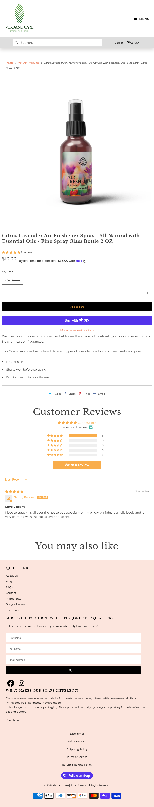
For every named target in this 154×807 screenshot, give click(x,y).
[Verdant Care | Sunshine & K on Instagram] (21, 683)
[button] (11, 252)
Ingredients (13, 598)
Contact (11, 592)
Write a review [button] (77, 465)
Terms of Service (77, 756)
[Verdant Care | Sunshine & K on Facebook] (11, 683)
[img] (14, 491)
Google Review (15, 604)
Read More (13, 720)
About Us (12, 575)
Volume (7, 272)
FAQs (9, 587)
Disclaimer (77, 733)
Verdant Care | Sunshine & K (69, 785)
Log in (119, 42)
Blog (9, 581)
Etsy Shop (12, 610)
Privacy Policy (77, 741)
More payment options (77, 330)
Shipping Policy (77, 749)
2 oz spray (12, 280)
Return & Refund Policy (77, 764)
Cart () (135, 42)
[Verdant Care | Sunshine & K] (17, 18)
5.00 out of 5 (87, 423)
